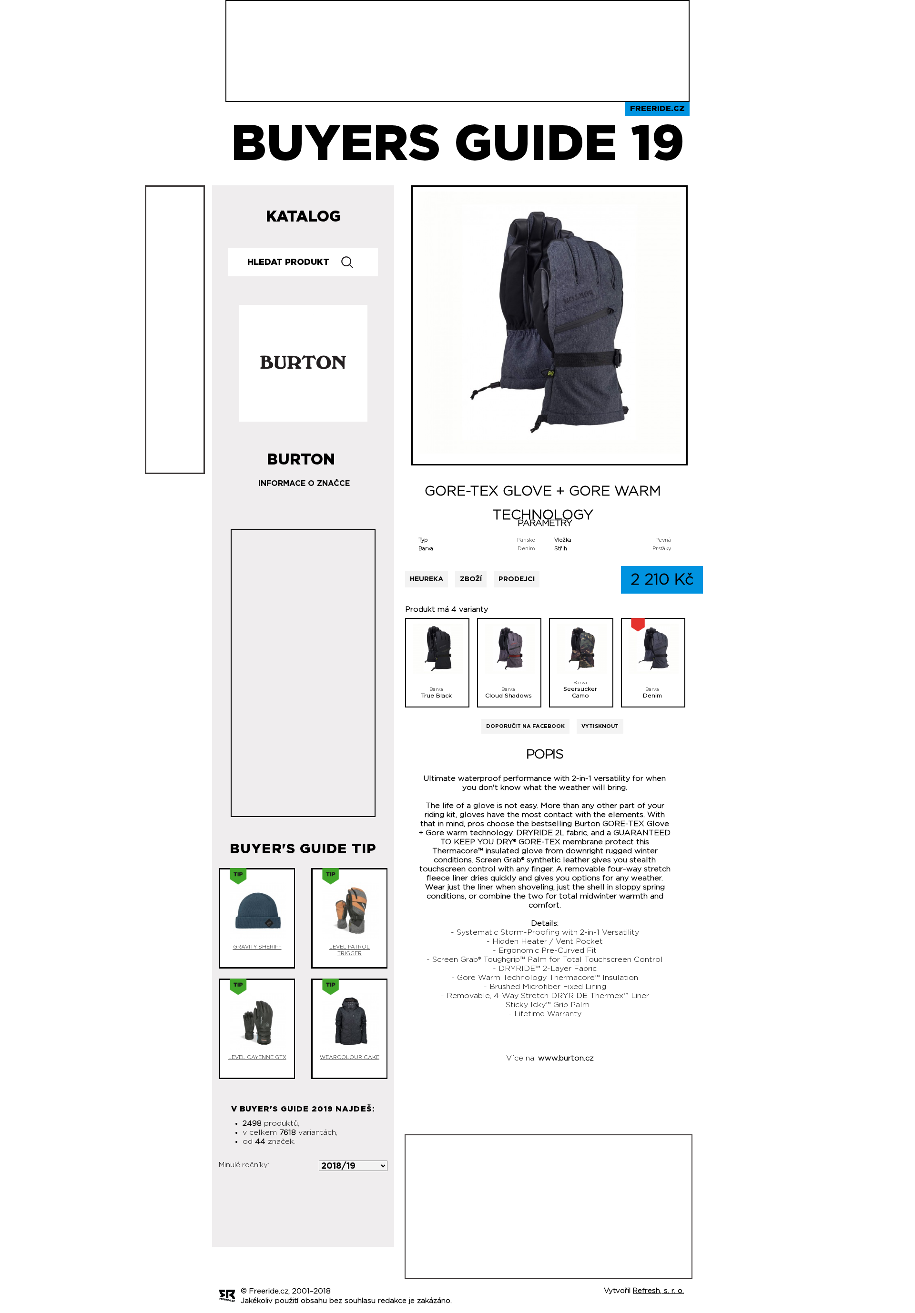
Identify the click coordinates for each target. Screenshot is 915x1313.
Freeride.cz (657, 108)
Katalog (303, 216)
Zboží (471, 579)
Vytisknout (600, 726)
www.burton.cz (566, 1058)
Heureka (426, 579)
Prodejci (516, 579)
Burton (301, 456)
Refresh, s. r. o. (658, 1290)
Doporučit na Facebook (525, 726)
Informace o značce (304, 483)
